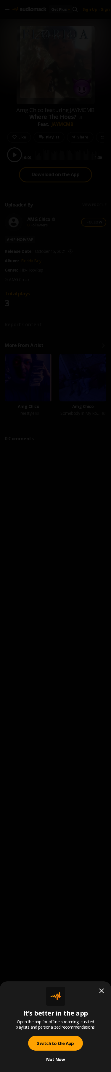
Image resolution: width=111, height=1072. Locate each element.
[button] (55, 536)
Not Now (55, 1059)
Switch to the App (55, 1043)
